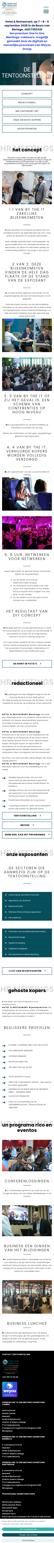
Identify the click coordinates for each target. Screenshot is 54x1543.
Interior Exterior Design (13, 1453)
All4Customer (9, 1410)
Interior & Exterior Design (14, 1422)
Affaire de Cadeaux (11, 1502)
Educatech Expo (9, 1507)
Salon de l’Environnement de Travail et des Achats (26, 1516)
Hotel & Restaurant (11, 1419)
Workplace (7, 1431)
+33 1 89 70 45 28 (10, 1377)
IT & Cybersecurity (11, 1425)
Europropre (7, 1510)
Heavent (6, 1416)
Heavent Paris (9, 1513)
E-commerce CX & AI (12, 1445)
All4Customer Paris (11, 1505)
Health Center (9, 1413)
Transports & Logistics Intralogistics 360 (21, 1428)
